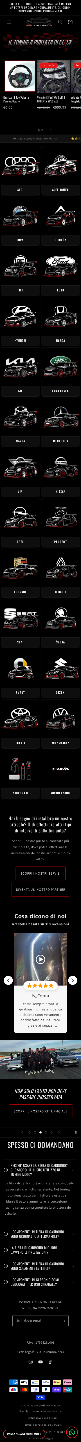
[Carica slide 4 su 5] (46, 1132)
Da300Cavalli (38, 1405)
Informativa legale (43, 1438)
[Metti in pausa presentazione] (76, 1132)
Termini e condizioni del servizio (42, 1424)
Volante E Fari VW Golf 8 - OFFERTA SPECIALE (52, 99)
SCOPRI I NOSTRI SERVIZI (40, 873)
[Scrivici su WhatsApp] (72, 1432)
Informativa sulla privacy (43, 1417)
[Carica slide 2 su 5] (35, 1132)
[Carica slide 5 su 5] (51, 1132)
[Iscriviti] (63, 1321)
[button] (9, 22)
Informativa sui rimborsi (47, 1411)
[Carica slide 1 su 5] (29, 1132)
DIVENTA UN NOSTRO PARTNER (40, 889)
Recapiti (61, 1431)
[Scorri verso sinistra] (31, 130)
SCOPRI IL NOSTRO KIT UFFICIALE (41, 1111)
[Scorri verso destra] (50, 130)
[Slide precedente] (22, 1132)
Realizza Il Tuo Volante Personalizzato (16, 99)
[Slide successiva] (59, 1132)
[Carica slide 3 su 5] (40, 1132)
